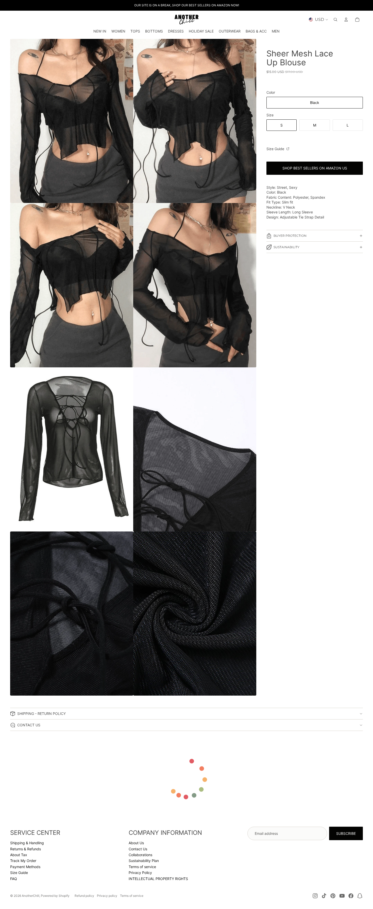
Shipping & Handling (27, 843)
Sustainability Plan (144, 860)
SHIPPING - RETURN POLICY (41, 713)
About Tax (18, 855)
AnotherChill (30, 896)
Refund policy (84, 896)
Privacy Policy (140, 872)
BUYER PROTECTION (290, 236)
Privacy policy (107, 896)
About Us (136, 843)
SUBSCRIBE (346, 833)
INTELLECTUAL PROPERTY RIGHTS (158, 878)
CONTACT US (28, 725)
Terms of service (142, 867)
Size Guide (275, 149)
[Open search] (335, 19)
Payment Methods (25, 867)
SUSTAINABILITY (286, 247)
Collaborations (140, 855)
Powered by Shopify (55, 896)
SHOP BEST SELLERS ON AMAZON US (314, 168)
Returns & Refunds (25, 849)
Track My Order (23, 860)
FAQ (13, 878)
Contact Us (138, 849)
